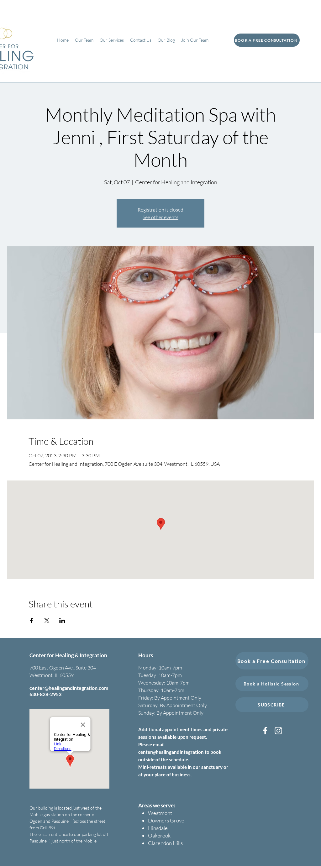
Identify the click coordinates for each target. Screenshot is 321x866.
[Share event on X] (47, 620)
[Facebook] (265, 731)
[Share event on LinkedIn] (62, 620)
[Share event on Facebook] (31, 620)
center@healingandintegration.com (68, 688)
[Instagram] (278, 731)
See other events (160, 217)
